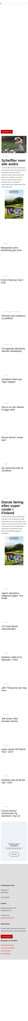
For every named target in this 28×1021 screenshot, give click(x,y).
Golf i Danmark (7, 311)
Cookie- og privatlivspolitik (8, 948)
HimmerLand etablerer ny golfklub (13, 317)
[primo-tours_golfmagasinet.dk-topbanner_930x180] (14, 3)
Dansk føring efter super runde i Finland (12, 507)
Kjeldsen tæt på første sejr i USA (13, 781)
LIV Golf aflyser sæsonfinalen (9, 627)
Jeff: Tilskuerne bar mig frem (13, 689)
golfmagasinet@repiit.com (8, 917)
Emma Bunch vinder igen (12, 438)
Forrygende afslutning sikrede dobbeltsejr (13, 349)
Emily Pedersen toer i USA (12, 281)
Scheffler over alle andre (13, 162)
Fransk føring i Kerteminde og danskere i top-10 (10, 813)
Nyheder (6, 156)
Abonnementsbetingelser (7, 945)
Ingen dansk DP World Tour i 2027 (13, 750)
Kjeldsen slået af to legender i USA (11, 658)
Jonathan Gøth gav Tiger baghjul (11, 380)
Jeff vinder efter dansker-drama (9, 719)
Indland (6, 344)
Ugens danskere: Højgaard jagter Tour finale (12, 596)
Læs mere (14, 991)
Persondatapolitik (5, 953)
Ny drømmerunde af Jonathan (12, 469)
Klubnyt (14, 311)
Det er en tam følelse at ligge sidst (12, 408)
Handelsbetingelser (6, 950)
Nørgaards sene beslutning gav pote (11, 249)
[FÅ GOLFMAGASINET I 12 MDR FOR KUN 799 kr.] (14, 219)
